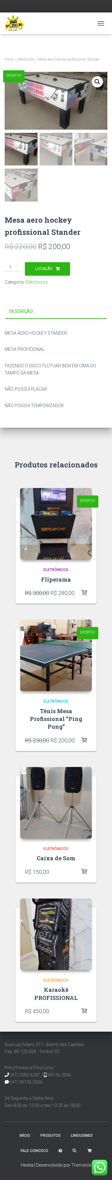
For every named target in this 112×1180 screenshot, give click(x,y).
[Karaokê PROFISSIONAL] (56, 934)
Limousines (82, 1135)
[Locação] (84, 593)
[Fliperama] (56, 524)
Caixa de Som (56, 858)
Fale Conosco (34, 1151)
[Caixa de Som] (56, 803)
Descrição (21, 311)
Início (9, 59)
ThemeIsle (81, 1165)
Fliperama (56, 579)
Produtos (50, 1135)
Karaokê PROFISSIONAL (56, 993)
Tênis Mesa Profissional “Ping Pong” (56, 718)
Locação (44, 269)
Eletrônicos (26, 59)
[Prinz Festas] (16, 23)
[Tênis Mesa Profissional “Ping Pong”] (56, 655)
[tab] (56, 311)
